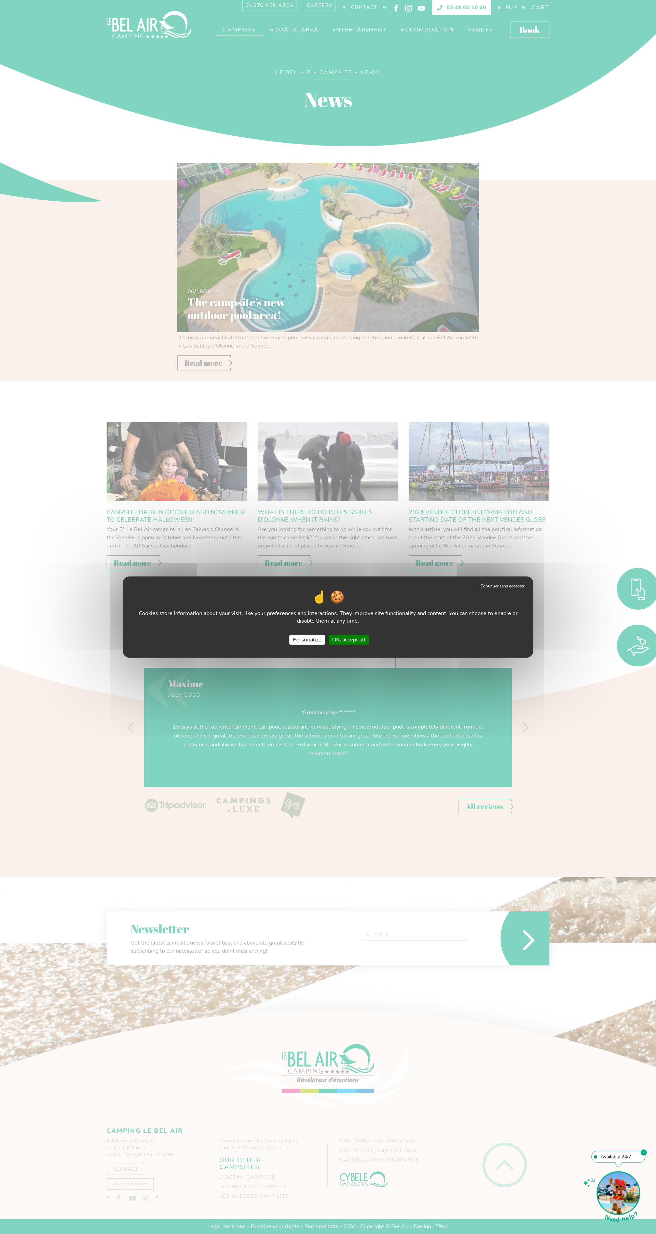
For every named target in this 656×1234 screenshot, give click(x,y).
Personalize (307, 639)
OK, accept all (349, 639)
